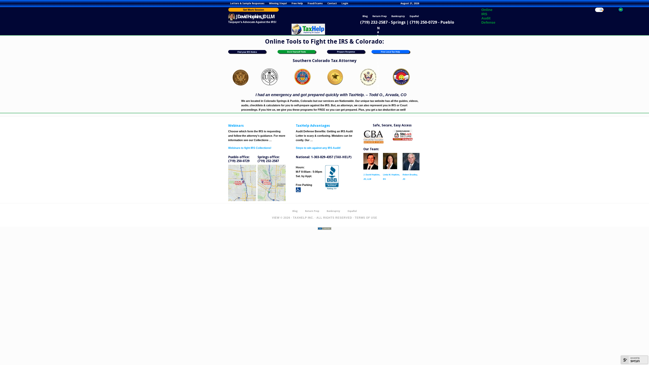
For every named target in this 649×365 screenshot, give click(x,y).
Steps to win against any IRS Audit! (318, 148)
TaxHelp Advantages (313, 126)
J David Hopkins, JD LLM (255, 16)
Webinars (236, 126)
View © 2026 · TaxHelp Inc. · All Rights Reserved (312, 217)
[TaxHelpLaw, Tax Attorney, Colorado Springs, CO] (332, 177)
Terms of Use (366, 217)
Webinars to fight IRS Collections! (249, 148)
